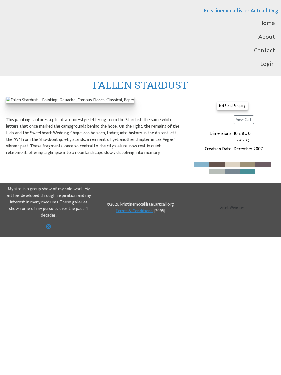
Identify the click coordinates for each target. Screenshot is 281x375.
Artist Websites (232, 208)
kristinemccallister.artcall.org (241, 10)
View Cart (243, 119)
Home (267, 23)
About (266, 37)
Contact (264, 51)
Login (267, 64)
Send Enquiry (234, 105)
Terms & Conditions (134, 211)
